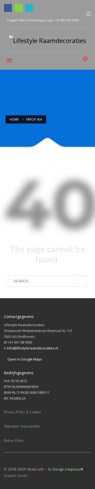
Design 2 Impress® (68, 469)
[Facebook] (8, 8)
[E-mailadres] (29, 8)
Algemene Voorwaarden (22, 426)
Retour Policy (14, 441)
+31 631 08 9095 (67, 20)
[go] (80, 281)
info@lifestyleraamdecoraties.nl (32, 348)
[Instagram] (18, 8)
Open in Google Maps (24, 359)
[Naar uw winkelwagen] (87, 61)
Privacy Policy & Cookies (22, 412)
